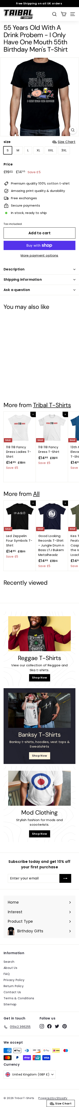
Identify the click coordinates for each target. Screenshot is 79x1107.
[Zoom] (73, 130)
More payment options (39, 255)
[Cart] (63, 14)
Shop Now (39, 678)
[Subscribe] (65, 878)
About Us (10, 968)
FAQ (7, 974)
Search (9, 962)
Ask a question (17, 289)
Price (8, 164)
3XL (64, 150)
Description (14, 269)
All (36, 494)
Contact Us (12, 992)
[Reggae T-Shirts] (39, 633)
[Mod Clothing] (39, 788)
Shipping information (23, 279)
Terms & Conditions (19, 998)
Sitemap (10, 1004)
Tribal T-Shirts (52, 405)
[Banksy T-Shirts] (39, 710)
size (39, 141)
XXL (50, 150)
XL (38, 150)
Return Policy (14, 986)
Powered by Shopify (52, 1098)
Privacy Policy (14, 980)
